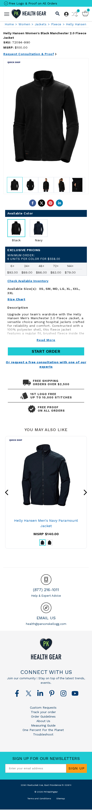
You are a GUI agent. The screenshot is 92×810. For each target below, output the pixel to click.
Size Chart (16, 299)
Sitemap (60, 798)
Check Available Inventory (27, 281)
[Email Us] (46, 608)
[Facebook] (17, 693)
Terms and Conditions (39, 798)
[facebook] (32, 203)
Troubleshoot (43, 734)
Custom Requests (43, 707)
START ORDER (46, 351)
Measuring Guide (43, 725)
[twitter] (41, 203)
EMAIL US (46, 618)
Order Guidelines (43, 716)
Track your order (43, 712)
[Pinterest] (51, 693)
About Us (43, 721)
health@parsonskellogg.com (46, 624)
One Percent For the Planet (43, 730)
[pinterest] (50, 203)
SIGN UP (77, 768)
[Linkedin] (40, 693)
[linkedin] (59, 203)
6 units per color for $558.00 (33, 257)
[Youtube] (75, 693)
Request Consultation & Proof (28, 54)
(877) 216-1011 (46, 589)
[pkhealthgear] (46, 648)
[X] (28, 693)
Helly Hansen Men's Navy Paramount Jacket (46, 523)
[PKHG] (28, 14)
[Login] (66, 14)
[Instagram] (63, 693)
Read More (46, 340)
